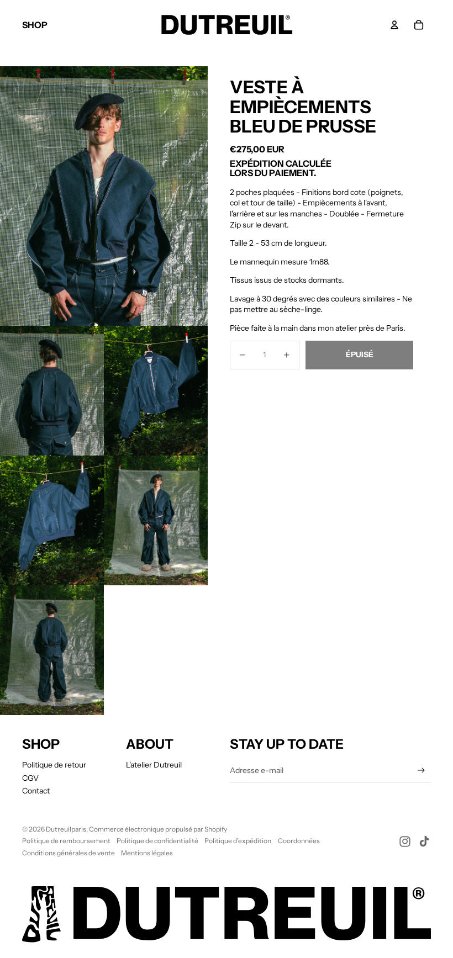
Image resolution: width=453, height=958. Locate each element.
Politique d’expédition (237, 841)
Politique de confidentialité (157, 841)
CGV (30, 778)
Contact (36, 791)
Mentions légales (147, 853)
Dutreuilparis (66, 829)
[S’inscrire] (421, 770)
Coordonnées (299, 841)
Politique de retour (54, 765)
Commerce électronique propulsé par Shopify (158, 829)
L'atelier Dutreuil (154, 765)
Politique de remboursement (66, 841)
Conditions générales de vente (68, 853)
